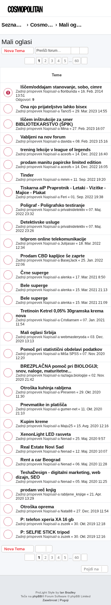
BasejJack (69, 260)
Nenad (66, 439)
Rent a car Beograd (40, 459)
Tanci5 (66, 111)
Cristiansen (70, 320)
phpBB (37, 596)
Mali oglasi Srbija (38, 332)
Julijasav (68, 243)
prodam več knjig (38, 490)
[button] (30, 60)
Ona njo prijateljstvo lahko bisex (53, 106)
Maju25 (67, 426)
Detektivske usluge (39, 222)
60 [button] (77, 60)
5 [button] (65, 60)
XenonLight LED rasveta (45, 434)
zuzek (65, 524)
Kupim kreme (34, 421)
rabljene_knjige (73, 494)
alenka (66, 277)
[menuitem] (96, 10)
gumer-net (69, 409)
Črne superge (34, 272)
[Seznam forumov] (31, 7)
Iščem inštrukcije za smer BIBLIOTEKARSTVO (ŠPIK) (44, 122)
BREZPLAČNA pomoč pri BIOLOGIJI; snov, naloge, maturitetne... (57, 368)
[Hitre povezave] (107, 25)
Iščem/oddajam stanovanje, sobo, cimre (61, 87)
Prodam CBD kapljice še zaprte (52, 256)
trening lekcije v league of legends (55, 149)
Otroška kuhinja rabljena (45, 387)
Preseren (68, 392)
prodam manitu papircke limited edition (60, 162)
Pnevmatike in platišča (43, 404)
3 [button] (52, 60)
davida (66, 141)
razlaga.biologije (74, 375)
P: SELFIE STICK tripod (45, 532)
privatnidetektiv (73, 210)
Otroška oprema (37, 506)
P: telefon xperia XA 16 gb (47, 519)
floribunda (69, 91)
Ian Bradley (67, 592)
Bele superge (34, 285)
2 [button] (45, 60)
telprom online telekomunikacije (53, 239)
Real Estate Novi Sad (42, 447)
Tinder (27, 175)
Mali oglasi (16, 42)
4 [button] (58, 60)
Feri (64, 197)
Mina (65, 129)
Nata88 (67, 511)
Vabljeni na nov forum (42, 137)
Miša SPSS (70, 354)
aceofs (66, 154)
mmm (65, 180)
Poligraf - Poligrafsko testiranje (52, 205)
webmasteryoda (73, 337)
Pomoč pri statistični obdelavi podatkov (61, 349)
